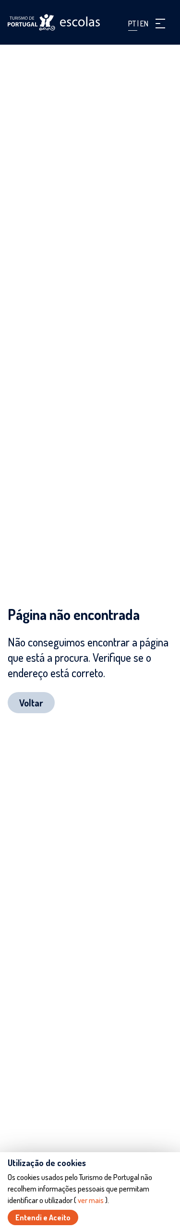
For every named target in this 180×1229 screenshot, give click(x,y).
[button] (160, 24)
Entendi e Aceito (43, 1217)
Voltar (31, 702)
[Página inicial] (54, 22)
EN (144, 23)
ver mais (90, 1200)
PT (132, 23)
